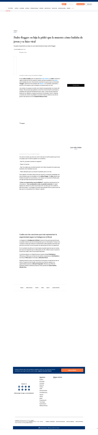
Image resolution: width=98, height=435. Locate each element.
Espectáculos (48, 8)
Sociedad (27, 8)
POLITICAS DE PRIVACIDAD (60, 421)
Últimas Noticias (44, 405)
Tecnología (54, 8)
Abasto (48, 287)
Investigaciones (62, 8)
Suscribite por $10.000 (80, 4)
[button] (15, 58)
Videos (41, 396)
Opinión (68, 8)
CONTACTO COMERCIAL (70, 421)
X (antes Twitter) (55, 287)
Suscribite (72, 370)
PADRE (42, 287)
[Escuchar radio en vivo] (71, 4)
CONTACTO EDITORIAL (79, 421)
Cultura (41, 386)
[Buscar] (59, 4)
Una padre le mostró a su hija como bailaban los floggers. (30, 75)
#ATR (41, 388)
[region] (49, 21)
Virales (21, 287)
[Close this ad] (97, 428)
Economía (22, 8)
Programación (43, 400)
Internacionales (34, 8)
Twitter (36, 287)
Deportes (41, 8)
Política (16, 8)
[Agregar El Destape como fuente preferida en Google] (60, 49)
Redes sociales (29, 287)
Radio (72, 8)
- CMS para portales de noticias (50, 427)
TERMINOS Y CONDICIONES (50, 421)
